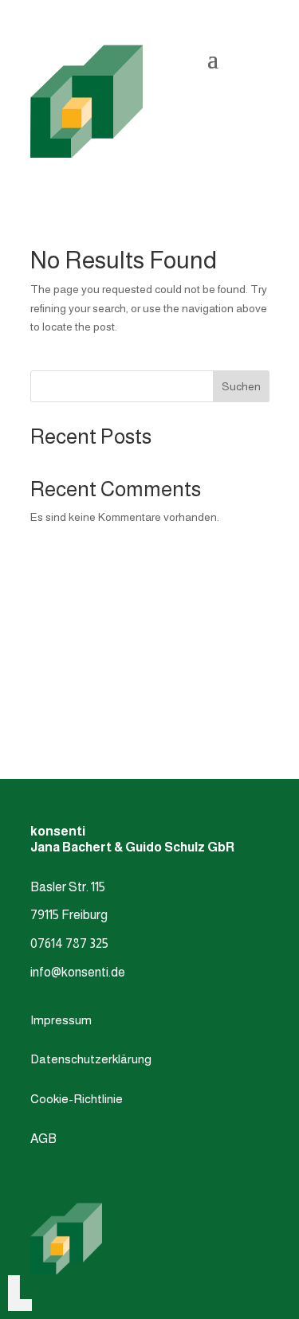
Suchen (241, 386)
